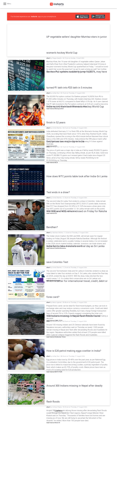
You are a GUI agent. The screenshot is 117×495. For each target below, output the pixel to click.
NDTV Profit (58, 372)
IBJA (56, 162)
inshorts (34, 16)
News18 (57, 422)
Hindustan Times (60, 337)
